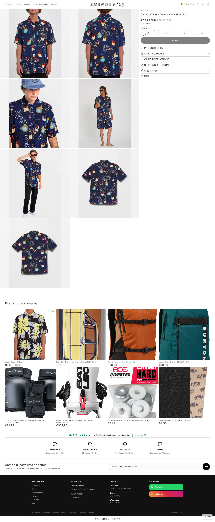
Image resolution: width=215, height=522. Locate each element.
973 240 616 (115, 496)
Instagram (159, 494)
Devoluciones (37, 492)
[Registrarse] (206, 466)
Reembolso (36, 513)
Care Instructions (156, 59)
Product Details (155, 48)
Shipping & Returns (157, 65)
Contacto (82, 513)
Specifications (154, 53)
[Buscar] (197, 4)
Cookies (91, 513)
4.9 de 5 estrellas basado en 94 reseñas (112, 435)
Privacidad (36, 496)
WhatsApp (159, 487)
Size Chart (151, 70)
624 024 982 (115, 503)
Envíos (34, 489)
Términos (35, 500)
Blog (33, 503)
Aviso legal (73, 513)
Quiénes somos (38, 485)
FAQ (146, 76)
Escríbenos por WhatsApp (160, 453)
